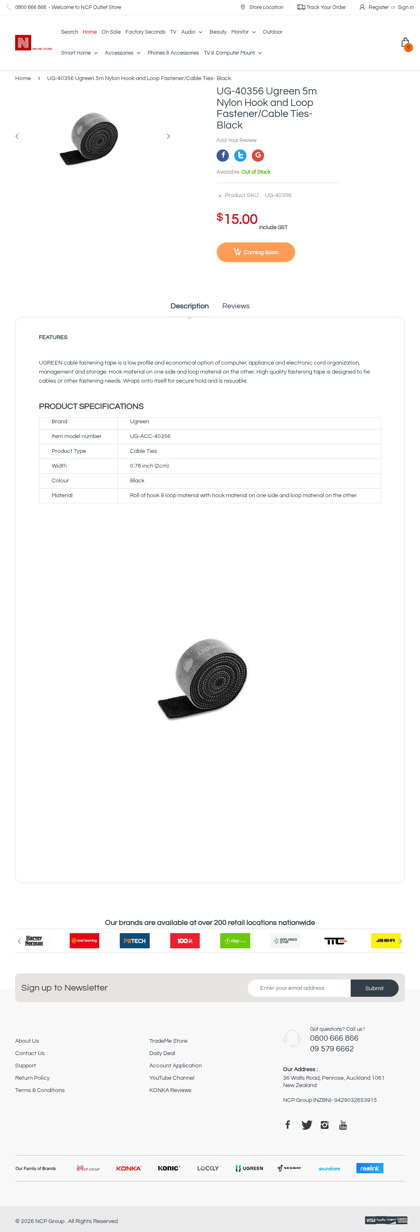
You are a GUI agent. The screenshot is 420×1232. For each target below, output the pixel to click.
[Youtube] (342, 1124)
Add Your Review (237, 140)
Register (379, 7)
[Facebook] (223, 155)
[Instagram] (324, 1124)
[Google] (258, 155)
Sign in (406, 7)
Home (23, 78)
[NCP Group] (29, 43)
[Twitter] (240, 155)
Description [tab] (190, 306)
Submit (374, 988)
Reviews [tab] (236, 306)
